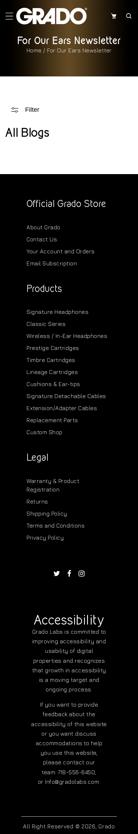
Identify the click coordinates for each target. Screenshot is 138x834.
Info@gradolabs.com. (72, 781)
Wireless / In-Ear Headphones (67, 336)
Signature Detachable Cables (66, 396)
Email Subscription (52, 263)
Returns (37, 501)
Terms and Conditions (56, 525)
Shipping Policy (47, 513)
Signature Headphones (57, 312)
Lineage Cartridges (52, 372)
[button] (9, 16)
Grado (106, 826)
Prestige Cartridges (53, 348)
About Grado (44, 227)
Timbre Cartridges (51, 360)
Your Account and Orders (61, 251)
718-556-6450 (76, 772)
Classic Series (46, 324)
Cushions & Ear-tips (53, 384)
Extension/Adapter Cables (62, 408)
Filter (32, 109)
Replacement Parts (52, 420)
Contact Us (42, 239)
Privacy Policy (45, 537)
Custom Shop (45, 432)
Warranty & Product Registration (53, 485)
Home (34, 50)
